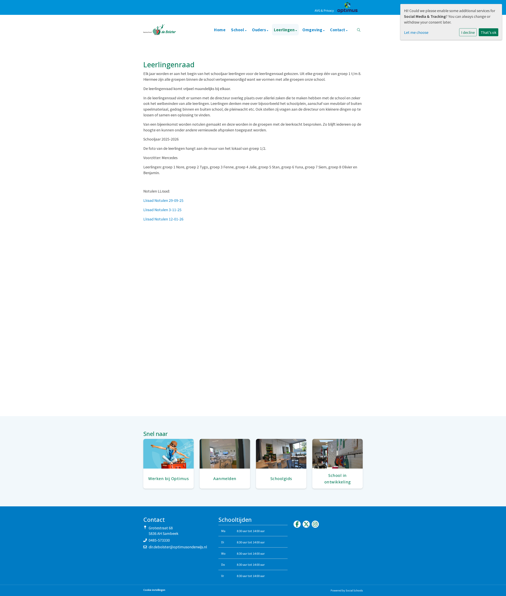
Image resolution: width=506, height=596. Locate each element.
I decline (468, 32)
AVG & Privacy (324, 10)
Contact (338, 29)
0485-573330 (159, 540)
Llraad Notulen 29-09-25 (163, 200)
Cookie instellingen (154, 590)
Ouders (259, 29)
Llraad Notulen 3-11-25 (162, 209)
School (238, 29)
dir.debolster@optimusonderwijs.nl (178, 546)
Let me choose (416, 32)
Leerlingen (284, 29)
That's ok (488, 32)
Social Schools (354, 590)
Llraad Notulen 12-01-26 (163, 218)
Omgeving (312, 29)
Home (220, 29)
